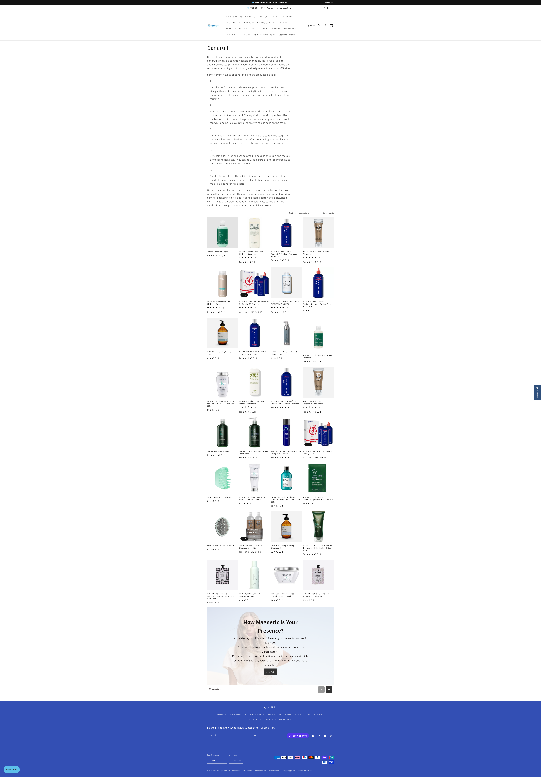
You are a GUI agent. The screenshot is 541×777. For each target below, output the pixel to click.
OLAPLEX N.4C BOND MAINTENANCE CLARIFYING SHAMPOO (286, 303)
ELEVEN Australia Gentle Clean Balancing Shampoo (251, 402)
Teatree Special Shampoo (217, 252)
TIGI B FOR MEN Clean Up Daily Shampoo (316, 253)
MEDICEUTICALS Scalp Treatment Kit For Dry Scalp (318, 452)
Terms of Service (314, 714)
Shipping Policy (285, 719)
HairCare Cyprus (219, 771)
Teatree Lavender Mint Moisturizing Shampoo (317, 356)
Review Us (221, 714)
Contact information (305, 771)
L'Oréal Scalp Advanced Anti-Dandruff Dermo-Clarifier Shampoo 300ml (285, 499)
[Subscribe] (254, 735)
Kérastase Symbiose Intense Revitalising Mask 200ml (282, 595)
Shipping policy (289, 771)
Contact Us (260, 714)
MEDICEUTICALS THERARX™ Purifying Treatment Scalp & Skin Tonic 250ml (317, 304)
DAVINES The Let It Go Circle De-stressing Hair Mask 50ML (316, 595)
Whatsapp (248, 714)
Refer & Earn (11, 770)
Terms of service (274, 771)
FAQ (281, 714)
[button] (248, 23)
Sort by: (292, 213)
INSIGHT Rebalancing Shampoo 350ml (220, 353)
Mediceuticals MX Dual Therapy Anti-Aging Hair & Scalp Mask (286, 452)
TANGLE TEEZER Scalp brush (219, 497)
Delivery (289, 714)
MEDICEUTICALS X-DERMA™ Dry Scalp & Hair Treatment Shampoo (285, 402)
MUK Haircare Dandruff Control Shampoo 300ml (284, 353)
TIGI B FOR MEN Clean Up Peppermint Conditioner (313, 402)
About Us (272, 714)
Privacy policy (260, 771)
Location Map (235, 714)
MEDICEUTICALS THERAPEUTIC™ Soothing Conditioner (252, 353)
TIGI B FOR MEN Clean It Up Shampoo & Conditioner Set (250, 546)
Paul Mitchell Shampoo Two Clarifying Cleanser (218, 303)
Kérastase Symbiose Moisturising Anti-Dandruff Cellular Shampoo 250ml (220, 403)
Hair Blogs (299, 714)
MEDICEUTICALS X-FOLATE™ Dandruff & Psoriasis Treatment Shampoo (284, 254)
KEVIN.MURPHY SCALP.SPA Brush (220, 545)
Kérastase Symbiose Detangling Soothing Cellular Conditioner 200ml (254, 498)
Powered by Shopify (232, 771)
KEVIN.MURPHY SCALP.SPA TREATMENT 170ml (249, 595)
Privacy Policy (270, 719)
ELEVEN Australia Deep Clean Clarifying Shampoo (251, 253)
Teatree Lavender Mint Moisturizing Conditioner (253, 452)
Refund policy (255, 719)
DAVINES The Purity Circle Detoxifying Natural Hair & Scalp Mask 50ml (220, 596)
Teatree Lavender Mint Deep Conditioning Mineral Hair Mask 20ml (318, 498)
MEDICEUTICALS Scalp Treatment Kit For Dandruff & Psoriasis (254, 303)
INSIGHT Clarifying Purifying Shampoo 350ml (282, 546)
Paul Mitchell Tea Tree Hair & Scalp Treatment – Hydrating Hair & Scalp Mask (317, 547)
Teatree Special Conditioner (218, 451)
